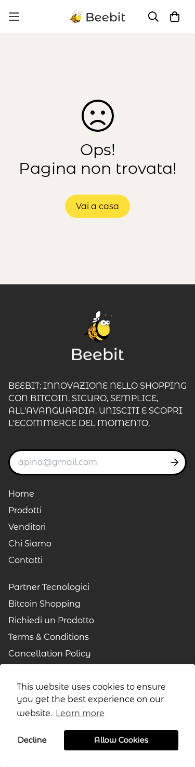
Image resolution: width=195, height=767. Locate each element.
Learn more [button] (80, 713)
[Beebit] (97, 16)
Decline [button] (32, 740)
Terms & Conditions (48, 637)
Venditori (27, 527)
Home (21, 494)
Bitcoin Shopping (44, 604)
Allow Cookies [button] (121, 740)
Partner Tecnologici (48, 587)
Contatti (25, 560)
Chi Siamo (29, 544)
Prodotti (25, 510)
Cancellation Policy (49, 654)
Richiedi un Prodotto (51, 620)
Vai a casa (97, 206)
